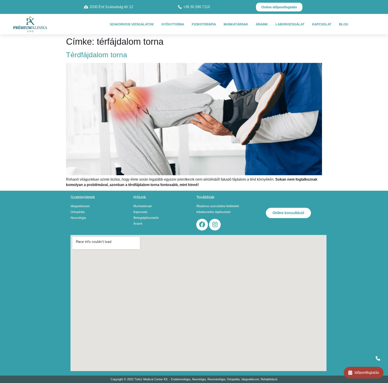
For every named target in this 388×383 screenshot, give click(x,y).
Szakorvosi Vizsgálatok (132, 24)
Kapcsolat (321, 24)
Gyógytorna (172, 24)
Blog (343, 24)
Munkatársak (236, 24)
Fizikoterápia (204, 24)
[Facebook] (202, 224)
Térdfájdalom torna (96, 55)
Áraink (262, 24)
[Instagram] (215, 224)
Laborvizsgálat (290, 24)
